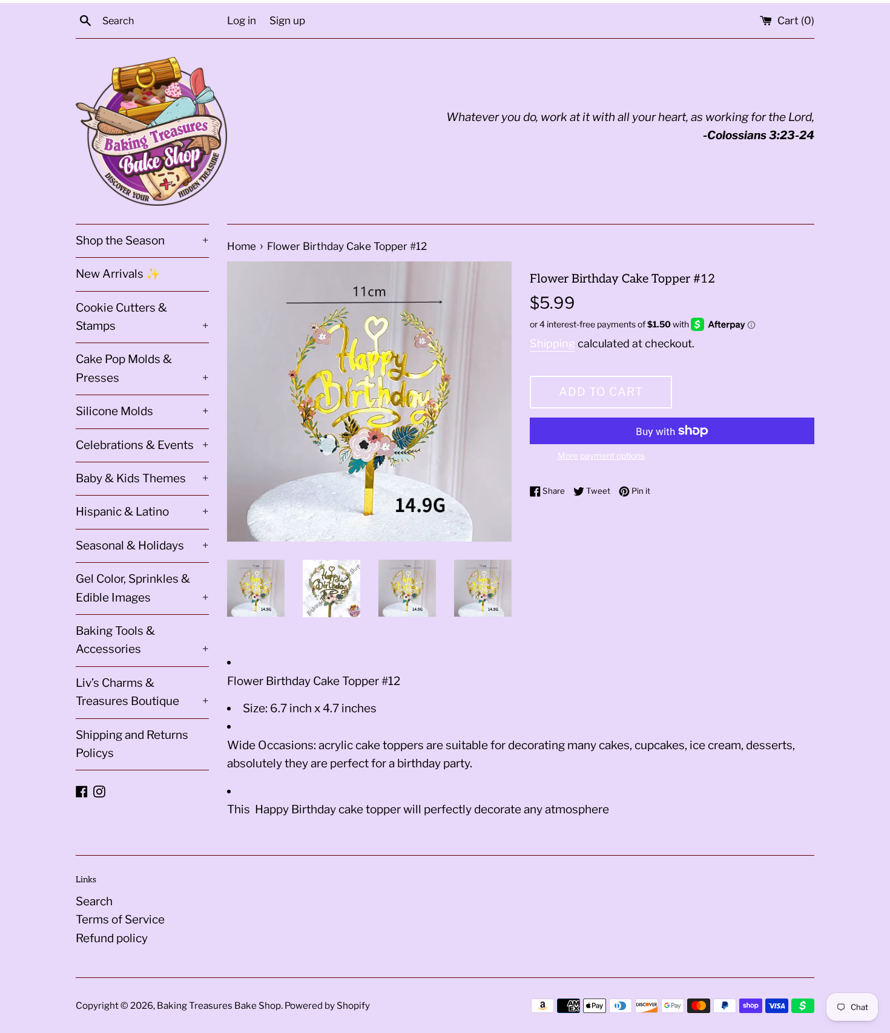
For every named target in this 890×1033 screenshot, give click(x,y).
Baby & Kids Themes (142, 478)
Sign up (287, 20)
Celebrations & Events (142, 445)
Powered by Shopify (327, 1005)
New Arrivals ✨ (118, 274)
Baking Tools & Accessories (142, 640)
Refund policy (112, 938)
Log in (241, 20)
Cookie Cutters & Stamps (142, 317)
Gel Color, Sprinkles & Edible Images (142, 588)
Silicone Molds (142, 411)
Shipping (552, 343)
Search (94, 901)
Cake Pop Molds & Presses (142, 368)
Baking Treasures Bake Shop (219, 1005)
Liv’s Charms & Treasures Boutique (142, 692)
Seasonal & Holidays (142, 546)
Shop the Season (142, 241)
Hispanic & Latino (142, 512)
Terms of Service (120, 919)
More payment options (601, 455)
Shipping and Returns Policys (132, 744)
